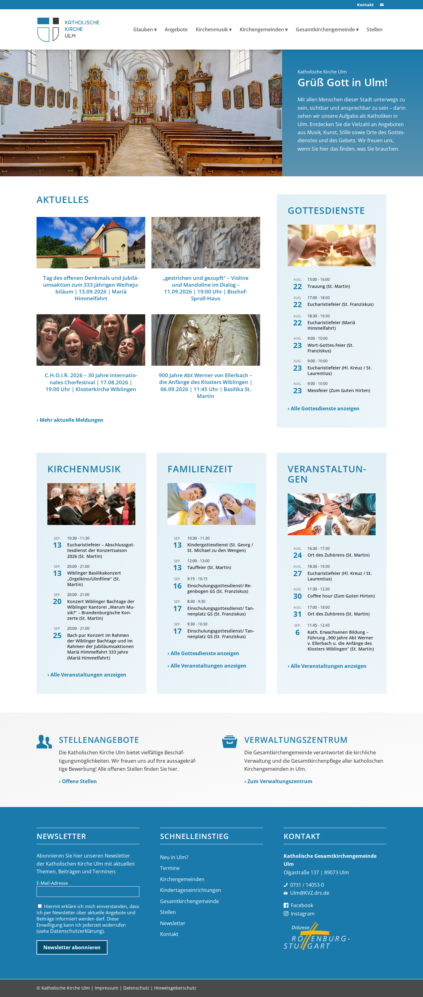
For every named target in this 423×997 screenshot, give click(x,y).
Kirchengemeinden (182, 879)
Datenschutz (136, 988)
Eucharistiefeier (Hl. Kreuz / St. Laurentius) (339, 370)
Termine (170, 868)
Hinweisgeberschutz (175, 988)
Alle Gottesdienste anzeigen (325, 408)
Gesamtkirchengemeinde (189, 901)
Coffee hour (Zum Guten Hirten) (341, 596)
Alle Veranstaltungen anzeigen (88, 674)
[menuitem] (364, 5)
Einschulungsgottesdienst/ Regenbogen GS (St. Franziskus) (219, 588)
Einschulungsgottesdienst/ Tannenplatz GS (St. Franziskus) (220, 611)
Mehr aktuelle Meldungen (71, 420)
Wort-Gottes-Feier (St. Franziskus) (330, 348)
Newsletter (172, 923)
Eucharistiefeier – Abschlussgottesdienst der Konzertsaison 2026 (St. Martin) (101, 550)
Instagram (303, 913)
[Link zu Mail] (381, 4)
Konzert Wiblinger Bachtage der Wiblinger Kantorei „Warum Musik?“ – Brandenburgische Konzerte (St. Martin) (101, 609)
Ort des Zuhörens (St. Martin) (338, 555)
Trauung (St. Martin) (328, 286)
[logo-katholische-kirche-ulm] (69, 29)
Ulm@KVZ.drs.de (309, 892)
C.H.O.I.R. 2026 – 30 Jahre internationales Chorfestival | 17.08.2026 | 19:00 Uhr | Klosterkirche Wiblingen (91, 382)
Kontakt (169, 934)
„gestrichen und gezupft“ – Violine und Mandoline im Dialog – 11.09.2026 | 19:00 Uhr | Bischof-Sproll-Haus (206, 288)
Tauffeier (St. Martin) (209, 567)
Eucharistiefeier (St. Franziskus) (340, 304)
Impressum (106, 988)
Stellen (168, 912)
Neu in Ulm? (174, 857)
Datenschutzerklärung (76, 931)
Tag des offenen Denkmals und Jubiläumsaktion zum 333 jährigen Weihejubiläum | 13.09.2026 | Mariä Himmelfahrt (91, 288)
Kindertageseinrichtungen (190, 890)
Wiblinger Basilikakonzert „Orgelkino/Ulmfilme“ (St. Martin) (94, 578)
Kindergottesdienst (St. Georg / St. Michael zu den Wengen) (220, 547)
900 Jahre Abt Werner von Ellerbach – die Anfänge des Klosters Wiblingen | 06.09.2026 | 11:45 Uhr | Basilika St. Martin (205, 385)
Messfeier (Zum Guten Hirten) (338, 390)
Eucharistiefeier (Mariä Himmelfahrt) (331, 325)
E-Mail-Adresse (54, 883)
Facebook (302, 905)
